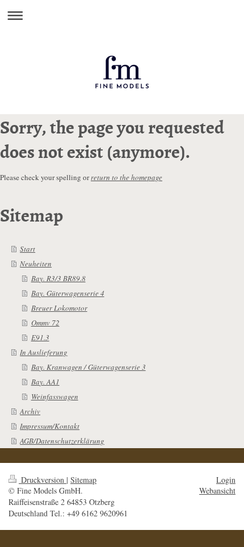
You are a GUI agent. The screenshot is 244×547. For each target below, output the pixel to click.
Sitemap (83, 479)
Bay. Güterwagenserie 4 (67, 293)
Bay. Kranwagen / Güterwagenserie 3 (88, 367)
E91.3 (40, 337)
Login (225, 479)
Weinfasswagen (54, 396)
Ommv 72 (45, 323)
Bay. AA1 (45, 382)
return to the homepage (126, 177)
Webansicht (217, 490)
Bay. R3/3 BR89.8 (58, 278)
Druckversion (42, 479)
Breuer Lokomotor (59, 308)
